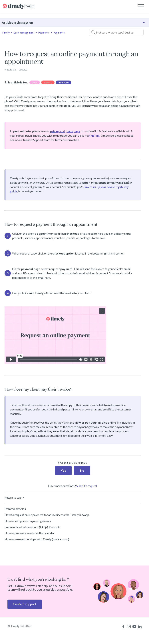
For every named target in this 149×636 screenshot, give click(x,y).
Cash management (24, 32)
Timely (6, 32)
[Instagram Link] (129, 626)
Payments (44, 32)
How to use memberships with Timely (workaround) (37, 539)
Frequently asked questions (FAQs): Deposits (33, 527)
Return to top (13, 497)
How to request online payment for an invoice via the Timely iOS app (47, 514)
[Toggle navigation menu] (140, 6)
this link (94, 135)
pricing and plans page (65, 131)
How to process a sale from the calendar (29, 533)
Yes (63, 470)
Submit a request (86, 486)
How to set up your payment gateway (28, 521)
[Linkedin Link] (140, 626)
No (82, 470)
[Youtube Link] (134, 626)
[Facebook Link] (123, 626)
